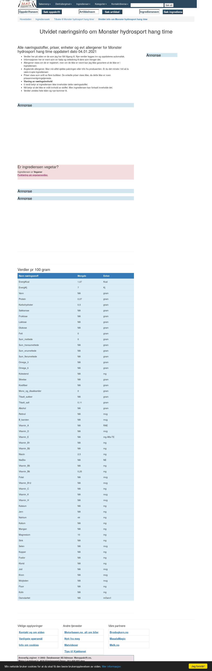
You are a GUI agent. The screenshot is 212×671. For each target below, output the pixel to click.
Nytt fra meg (72, 638)
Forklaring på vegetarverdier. (33, 174)
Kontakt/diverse (119, 3)
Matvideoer (71, 645)
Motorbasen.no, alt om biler (81, 632)
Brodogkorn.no (119, 632)
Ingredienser (82, 3)
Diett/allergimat (62, 3)
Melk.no (114, 645)
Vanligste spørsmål (31, 638)
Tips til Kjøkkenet (75, 651)
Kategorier (100, 3)
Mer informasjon (111, 666)
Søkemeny (44, 3)
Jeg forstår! (198, 666)
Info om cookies (29, 645)
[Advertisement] (76, 130)
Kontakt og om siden (31, 632)
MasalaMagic (118, 638)
